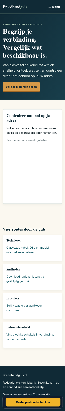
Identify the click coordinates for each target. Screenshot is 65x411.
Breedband (15, 6)
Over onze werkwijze (17, 394)
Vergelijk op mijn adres (21, 86)
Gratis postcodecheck (33, 402)
